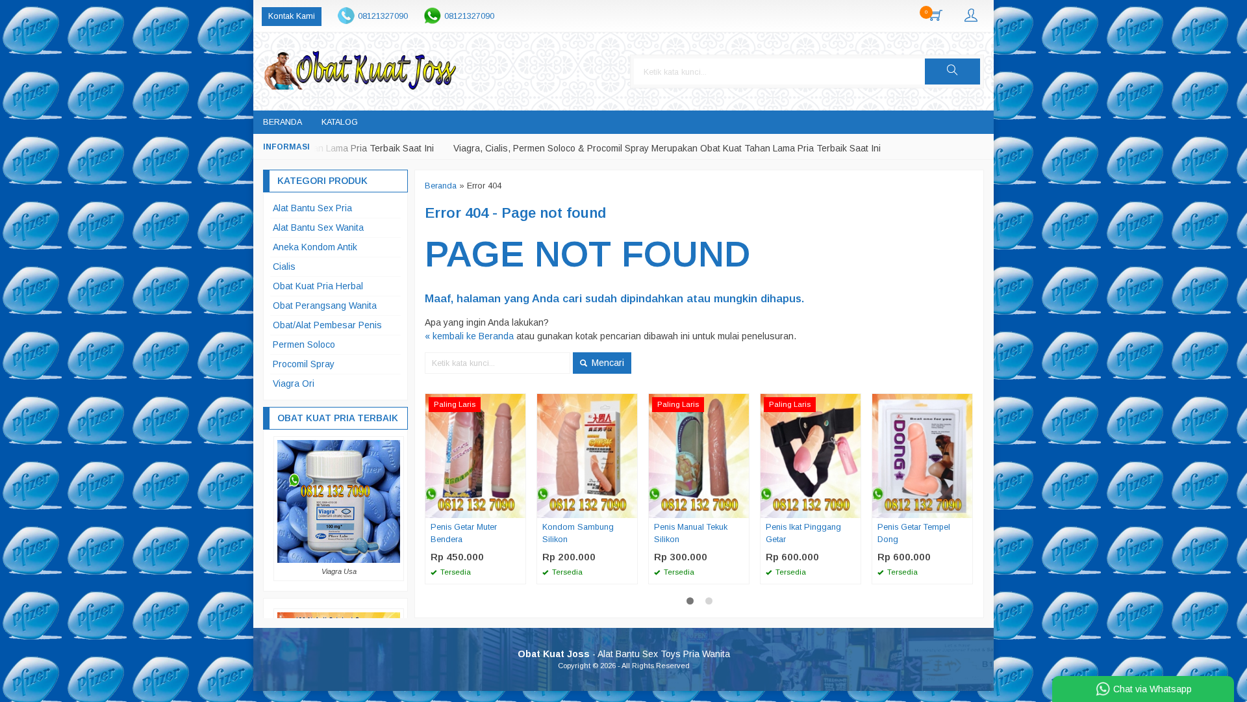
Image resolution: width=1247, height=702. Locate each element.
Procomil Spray (303, 364)
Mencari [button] (606, 363)
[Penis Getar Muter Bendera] (475, 455)
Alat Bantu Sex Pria (312, 208)
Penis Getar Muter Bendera (464, 533)
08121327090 (383, 16)
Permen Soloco (304, 344)
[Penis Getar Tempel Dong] (922, 455)
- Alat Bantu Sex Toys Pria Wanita (624, 654)
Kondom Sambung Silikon (578, 533)
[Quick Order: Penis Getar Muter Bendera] (517, 507)
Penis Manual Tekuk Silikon (690, 533)
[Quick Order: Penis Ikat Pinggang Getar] (852, 507)
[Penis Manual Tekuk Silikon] (699, 455)
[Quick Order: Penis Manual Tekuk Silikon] (741, 507)
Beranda (282, 122)
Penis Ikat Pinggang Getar (803, 533)
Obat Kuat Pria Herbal (318, 286)
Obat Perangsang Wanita (325, 305)
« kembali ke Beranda (469, 336)
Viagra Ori (293, 383)
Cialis (284, 266)
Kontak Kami (291, 16)
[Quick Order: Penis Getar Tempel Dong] (964, 507)
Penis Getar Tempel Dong (913, 533)
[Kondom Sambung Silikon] (587, 455)
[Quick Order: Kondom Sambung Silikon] (629, 507)
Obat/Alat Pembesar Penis (327, 325)
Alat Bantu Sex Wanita (318, 227)
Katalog (339, 122)
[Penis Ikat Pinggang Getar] (811, 455)
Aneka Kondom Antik (315, 247)
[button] (952, 71)
